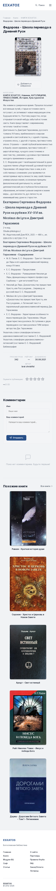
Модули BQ (8, 859)
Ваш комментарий (15, 417)
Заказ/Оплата (36, 867)
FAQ (31, 863)
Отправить (18, 438)
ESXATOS (9, 840)
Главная (6, 18)
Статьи (6, 867)
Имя (8, 406)
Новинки (26, 95)
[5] (43, 379)
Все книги (45, 486)
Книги (15, 18)
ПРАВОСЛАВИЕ (10, 98)
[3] (35, 379)
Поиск (42, 5)
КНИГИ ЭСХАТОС (29, 18)
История (23, 98)
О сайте (34, 852)
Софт (5, 863)
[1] (27, 379)
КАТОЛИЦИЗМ (38, 95)
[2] (31, 379)
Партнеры (35, 856)
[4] (39, 379)
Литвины (34, 871)
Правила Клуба (37, 859)
